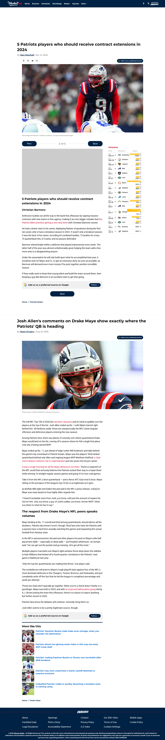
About (25, 717)
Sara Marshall (27, 55)
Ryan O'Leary (27, 332)
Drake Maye (35, 700)
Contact (84, 717)
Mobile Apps (136, 717)
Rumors (35, 4)
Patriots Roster (36, 302)
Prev (29, 143)
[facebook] (143, 3)
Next (95, 143)
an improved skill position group (80, 589)
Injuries (75, 4)
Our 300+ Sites (111, 717)
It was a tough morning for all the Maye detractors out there (51, 467)
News (27, 4)
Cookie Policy (136, 722)
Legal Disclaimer (30, 726)
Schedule (46, 4)
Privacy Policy (87, 722)
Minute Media (19, 733)
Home (24, 302)
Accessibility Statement (59, 726)
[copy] (37, 60)
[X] (148, 3)
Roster (67, 4)
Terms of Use (110, 722)
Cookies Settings (112, 726)
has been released (62, 421)
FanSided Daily (29, 722)
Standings (57, 4)
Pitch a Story (54, 722)
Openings (52, 717)
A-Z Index (85, 726)
